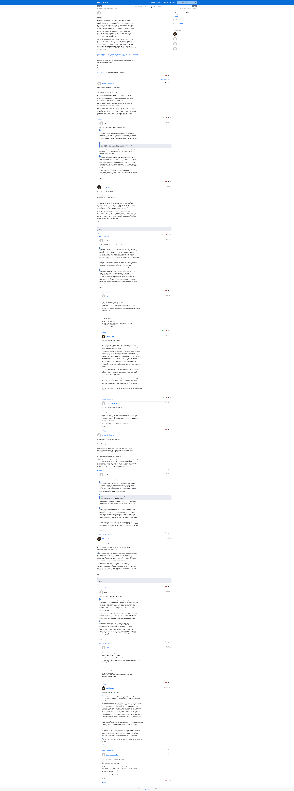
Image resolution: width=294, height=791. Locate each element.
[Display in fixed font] (168, 75)
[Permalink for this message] (171, 75)
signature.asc (100, 72)
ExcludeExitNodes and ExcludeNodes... (107, 8)
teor (107, 296)
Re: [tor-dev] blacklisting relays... (188, 8)
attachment (108, 183)
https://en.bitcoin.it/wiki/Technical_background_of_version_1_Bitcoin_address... (117, 54)
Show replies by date (166, 79)
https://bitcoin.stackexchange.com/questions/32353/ (112, 55)
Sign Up (173, 2)
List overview (176, 16)
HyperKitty (147, 789)
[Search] (195, 2)
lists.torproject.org (103, 2)
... (98, 90)
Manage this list (156, 2)
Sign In (166, 2)
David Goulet (106, 187)
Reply (100, 77)
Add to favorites (179, 23)
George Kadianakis (108, 83)
